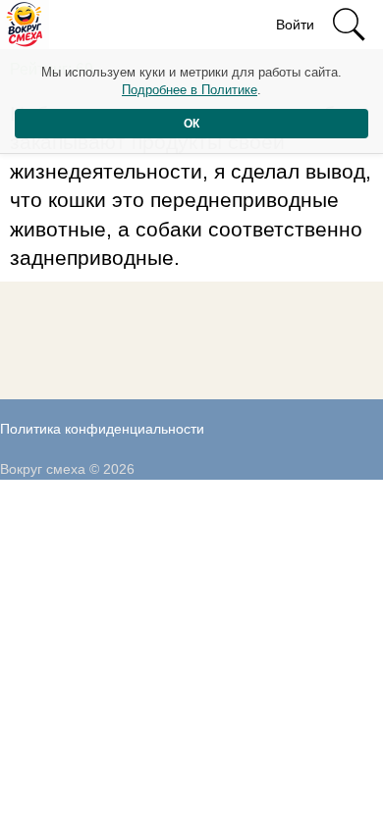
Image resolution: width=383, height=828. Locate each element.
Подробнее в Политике (189, 89)
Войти (295, 24)
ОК (191, 123)
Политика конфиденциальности (102, 429)
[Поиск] (348, 24)
